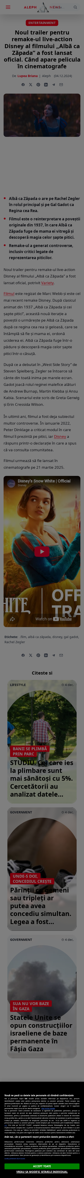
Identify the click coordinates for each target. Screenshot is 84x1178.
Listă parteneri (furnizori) (14, 1158)
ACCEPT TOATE (42, 1166)
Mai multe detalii (48, 1108)
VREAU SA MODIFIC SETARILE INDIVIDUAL (42, 1172)
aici (5, 1125)
